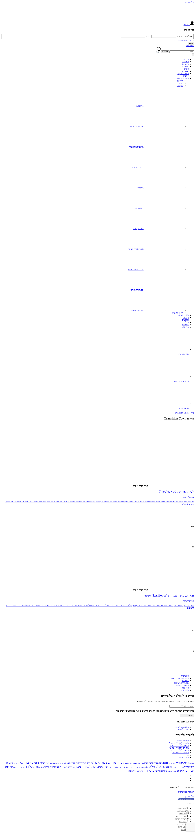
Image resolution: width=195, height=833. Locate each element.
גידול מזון (117, 762)
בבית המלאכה (138, 167)
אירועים (185, 66)
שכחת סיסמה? (188, 40)
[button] (186, 799)
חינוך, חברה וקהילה (136, 249)
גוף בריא (140, 188)
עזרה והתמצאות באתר (179, 678)
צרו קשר (185, 327)
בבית (166, 763)
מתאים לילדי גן (183, 741)
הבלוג (186, 69)
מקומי (175, 767)
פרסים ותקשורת (182, 685)
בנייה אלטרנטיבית (151, 763)
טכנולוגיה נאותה (137, 290)
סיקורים (185, 64)
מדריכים (185, 59)
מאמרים (185, 62)
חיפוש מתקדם (177, 313)
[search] (181, 51)
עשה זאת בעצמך (53, 767)
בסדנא (125, 763)
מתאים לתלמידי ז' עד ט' (179, 748)
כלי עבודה (28, 762)
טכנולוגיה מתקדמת (136, 269)
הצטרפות (178, 40)
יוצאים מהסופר (53, 763)
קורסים (186, 76)
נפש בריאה (139, 208)
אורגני (184, 763)
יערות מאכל (39, 762)
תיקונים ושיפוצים (137, 310)
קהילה (22, 767)
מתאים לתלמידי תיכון (91, 766)
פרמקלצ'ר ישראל (182, 727)
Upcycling (191, 763)
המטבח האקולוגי (101, 762)
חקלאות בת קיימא (75, 763)
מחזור (182, 767)
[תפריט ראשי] (193, 54)
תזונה (131, 770)
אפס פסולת (172, 763)
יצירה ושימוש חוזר (136, 126)
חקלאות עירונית (63, 763)
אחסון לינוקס (183, 729)
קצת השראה (172, 771)
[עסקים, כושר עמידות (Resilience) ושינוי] (183, 567)
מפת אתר (185, 690)
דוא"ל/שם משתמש (184, 36)
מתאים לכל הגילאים (180, 753)
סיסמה (148, 36)
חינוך (84, 763)
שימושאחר (162, 771)
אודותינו (185, 71)
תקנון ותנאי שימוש (181, 683)
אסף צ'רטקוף (188, 497)
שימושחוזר (151, 770)
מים (179, 767)
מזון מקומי (189, 767)
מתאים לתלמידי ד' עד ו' (179, 745)
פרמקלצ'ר (140, 106)
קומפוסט (16, 767)
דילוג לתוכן (189, 2)
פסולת (41, 767)
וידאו (88, 763)
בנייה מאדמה (131, 763)
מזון (6, 762)
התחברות (190, 792)
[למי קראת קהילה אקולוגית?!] (173, 463)
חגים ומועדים (183, 757)
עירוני (65, 767)
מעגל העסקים (183, 73)
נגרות (71, 767)
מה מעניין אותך (182, 78)
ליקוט (11, 763)
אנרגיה (179, 763)
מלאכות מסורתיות (136, 147)
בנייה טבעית (140, 763)
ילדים (47, 763)
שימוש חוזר (139, 771)
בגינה (161, 762)
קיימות (180, 770)
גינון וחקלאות (138, 228)
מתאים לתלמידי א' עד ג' (179, 743)
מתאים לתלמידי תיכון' (180, 750)
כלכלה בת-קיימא (18, 763)
